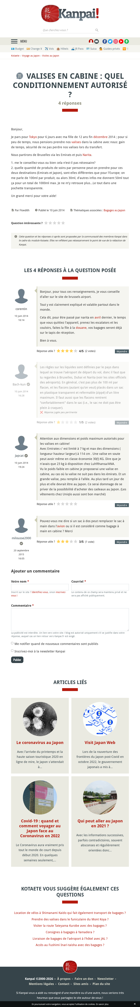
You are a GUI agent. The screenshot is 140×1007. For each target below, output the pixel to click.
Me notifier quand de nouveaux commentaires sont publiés (56, 644)
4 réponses (70, 103)
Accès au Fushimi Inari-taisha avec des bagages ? (70, 945)
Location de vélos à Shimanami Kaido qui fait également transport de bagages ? (70, 913)
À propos (64, 979)
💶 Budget (17, 49)
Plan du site (101, 984)
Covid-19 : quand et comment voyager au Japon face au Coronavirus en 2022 (40, 828)
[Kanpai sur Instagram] (115, 41)
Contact (63, 984)
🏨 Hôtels (62, 49)
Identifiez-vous (40, 592)
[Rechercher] (97, 30)
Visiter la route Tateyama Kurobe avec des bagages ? (70, 925)
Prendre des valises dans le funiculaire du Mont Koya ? (70, 919)
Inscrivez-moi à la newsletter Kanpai (40, 651)
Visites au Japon (50, 55)
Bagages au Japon (114, 210)
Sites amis (80, 984)
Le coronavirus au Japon (40, 742)
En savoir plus (102, 1004)
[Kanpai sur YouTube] (121, 41)
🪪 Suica (91, 49)
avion (61, 526)
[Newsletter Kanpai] (96, 41)
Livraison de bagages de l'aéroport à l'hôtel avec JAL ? (70, 938)
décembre (100, 137)
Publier (17, 660)
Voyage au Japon (31, 55)
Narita (87, 155)
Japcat (19, 455)
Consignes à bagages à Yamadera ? (70, 932)
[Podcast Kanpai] (126, 41)
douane (81, 328)
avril (98, 317)
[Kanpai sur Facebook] (104, 41)
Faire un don (84, 979)
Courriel (78, 581)
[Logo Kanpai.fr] (70, 13)
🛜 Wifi (127, 49)
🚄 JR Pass (77, 49)
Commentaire (22, 605)
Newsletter (105, 979)
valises (76, 142)
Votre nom (20, 581)
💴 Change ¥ (34, 49)
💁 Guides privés (109, 49)
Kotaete (15, 55)
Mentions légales (41, 984)
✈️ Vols (49, 49)
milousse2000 (21, 538)
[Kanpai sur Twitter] (110, 41)
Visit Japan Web (100, 742)
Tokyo (33, 137)
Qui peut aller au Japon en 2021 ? (100, 823)
